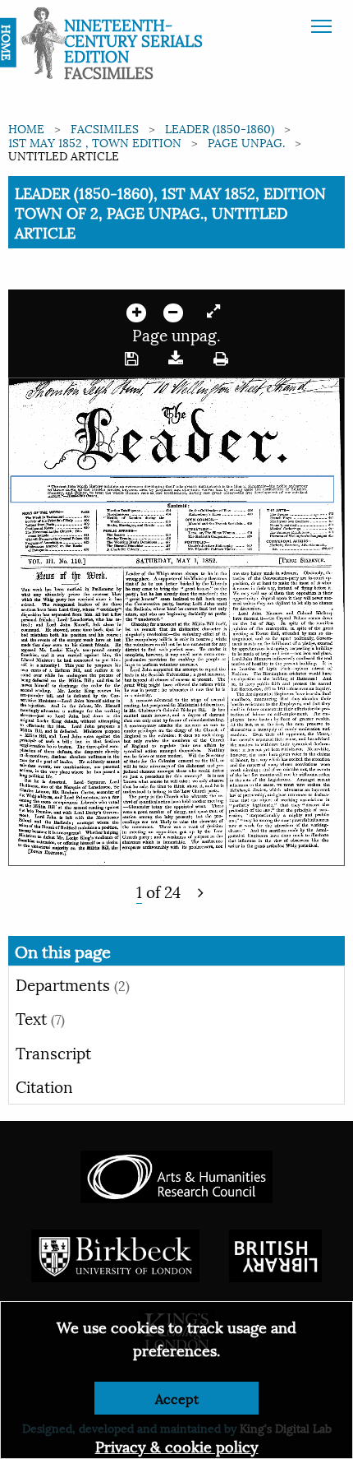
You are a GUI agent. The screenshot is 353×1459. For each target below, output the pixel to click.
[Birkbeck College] (115, 1253)
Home (26, 128)
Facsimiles (105, 128)
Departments (73, 983)
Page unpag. (246, 142)
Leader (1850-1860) (219, 128)
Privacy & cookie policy (177, 1445)
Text (40, 1017)
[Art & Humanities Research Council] (176, 1174)
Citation (44, 1085)
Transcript (53, 1052)
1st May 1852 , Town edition (94, 142)
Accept (177, 1397)
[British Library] (275, 1253)
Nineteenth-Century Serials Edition (133, 39)
